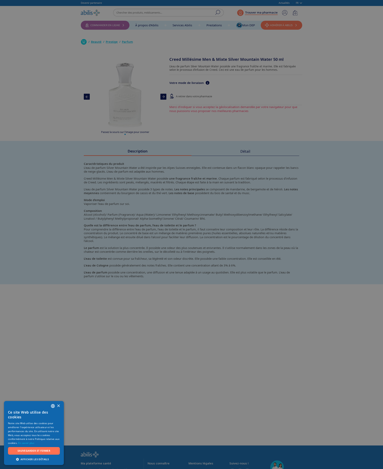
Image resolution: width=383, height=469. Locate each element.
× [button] (58, 405)
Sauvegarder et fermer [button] (34, 450)
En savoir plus (26, 443)
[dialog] (191, 234)
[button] (34, 459)
